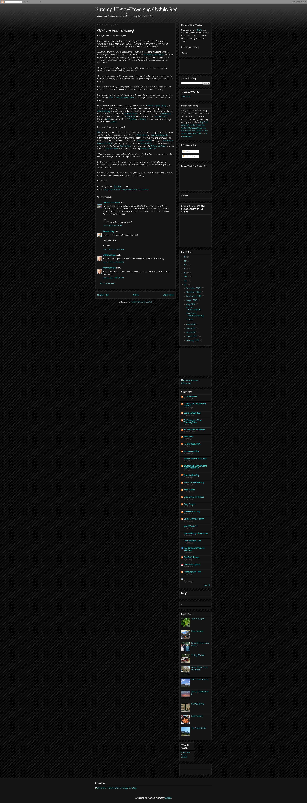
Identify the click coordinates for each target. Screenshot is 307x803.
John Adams (167, 140)
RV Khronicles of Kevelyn (194, 429)
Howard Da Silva (104, 143)
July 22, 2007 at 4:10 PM (113, 278)
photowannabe (109, 255)
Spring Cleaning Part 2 (200, 693)
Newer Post (103, 295)
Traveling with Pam (192, 572)
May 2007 (191, 328)
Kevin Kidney (108, 231)
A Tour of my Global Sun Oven (194, 132)
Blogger (168, 798)
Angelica (132, 119)
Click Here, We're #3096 (185, 755)
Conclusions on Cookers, (191, 131)
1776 (111, 97)
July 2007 (191, 304)
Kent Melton (189, 489)
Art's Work (189, 436)
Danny (143, 119)
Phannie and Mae (191, 451)
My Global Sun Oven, (197, 128)
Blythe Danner (112, 148)
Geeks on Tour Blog (192, 413)
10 (185, 272)
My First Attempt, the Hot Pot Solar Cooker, (194, 125)
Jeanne (113, 122)
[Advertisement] (193, 361)
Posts (187, 151)
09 (185, 276)
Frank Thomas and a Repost (200, 644)
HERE (199, 30)
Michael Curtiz (130, 113)
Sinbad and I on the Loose (195, 458)
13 (185, 261)
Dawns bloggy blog (192, 564)
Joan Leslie (130, 116)
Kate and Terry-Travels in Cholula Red (136, 9)
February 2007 (193, 340)
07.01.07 (189, 319)
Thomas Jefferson (158, 146)
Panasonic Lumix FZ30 (153, 54)
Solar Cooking (197, 631)
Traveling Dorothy (191, 475)
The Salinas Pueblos (199, 679)
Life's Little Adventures (194, 497)
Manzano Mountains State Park (128, 189)
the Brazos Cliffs (198, 728)
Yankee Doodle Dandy (125, 97)
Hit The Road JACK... (192, 444)
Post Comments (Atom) (141, 302)
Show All (207, 585)
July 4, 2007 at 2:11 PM (112, 226)
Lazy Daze (108, 189)
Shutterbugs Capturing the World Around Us (195, 467)
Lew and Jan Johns (111, 202)
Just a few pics (198, 619)
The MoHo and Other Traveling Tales (193, 421)
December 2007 (193, 288)
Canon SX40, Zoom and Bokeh (199, 668)
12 (185, 265)
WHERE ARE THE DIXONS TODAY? (195, 404)
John (108, 119)
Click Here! (185, 96)
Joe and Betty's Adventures (196, 533)
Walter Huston (161, 116)
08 (185, 281)
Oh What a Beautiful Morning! (195, 314)
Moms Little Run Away (194, 482)
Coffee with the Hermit (194, 519)
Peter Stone (142, 135)
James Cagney (103, 111)
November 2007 (193, 292)
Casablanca (166, 113)
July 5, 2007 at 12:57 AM (113, 249)
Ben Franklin (146, 143)
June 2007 (191, 324)
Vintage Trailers (198, 655)
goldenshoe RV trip (192, 511)
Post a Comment (107, 283)
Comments (189, 156)
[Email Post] (127, 186)
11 (185, 269)
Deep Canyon (189, 504)
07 (185, 284)
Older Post (168, 295)
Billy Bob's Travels (191, 557)
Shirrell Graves (197, 704)
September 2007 (194, 296)
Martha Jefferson (148, 148)
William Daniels (144, 140)
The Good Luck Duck (192, 540)
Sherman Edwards (159, 135)
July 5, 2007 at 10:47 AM (113, 262)
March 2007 (192, 336)
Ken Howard (125, 146)
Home (136, 295)
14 (185, 257)
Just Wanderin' (190, 526)
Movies (146, 189)
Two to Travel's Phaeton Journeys (194, 549)
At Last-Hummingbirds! (193, 308)
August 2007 (192, 300)
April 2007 (191, 332)
